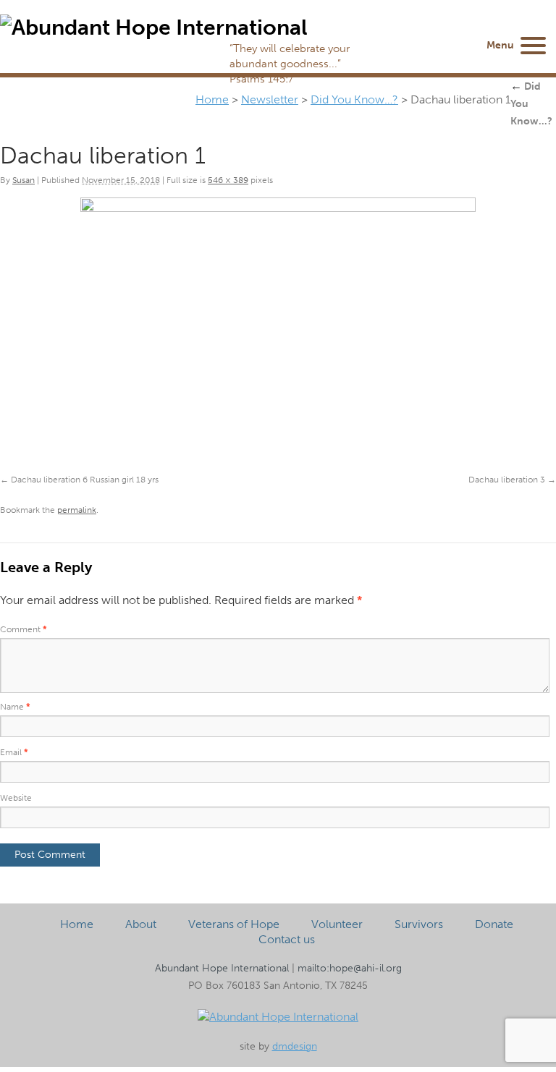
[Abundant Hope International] (278, 1017)
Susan (23, 180)
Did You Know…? (354, 99)
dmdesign (294, 1046)
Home (212, 99)
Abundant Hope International (222, 968)
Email (14, 752)
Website (16, 798)
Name (15, 707)
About (140, 924)
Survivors (419, 924)
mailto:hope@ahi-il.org (350, 968)
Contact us (286, 939)
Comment (23, 629)
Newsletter (269, 99)
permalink (76, 510)
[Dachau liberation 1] (278, 338)
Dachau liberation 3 (506, 480)
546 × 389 (228, 180)
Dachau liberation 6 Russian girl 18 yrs (85, 480)
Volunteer (337, 924)
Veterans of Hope (233, 924)
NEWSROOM (435, 52)
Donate (494, 924)
